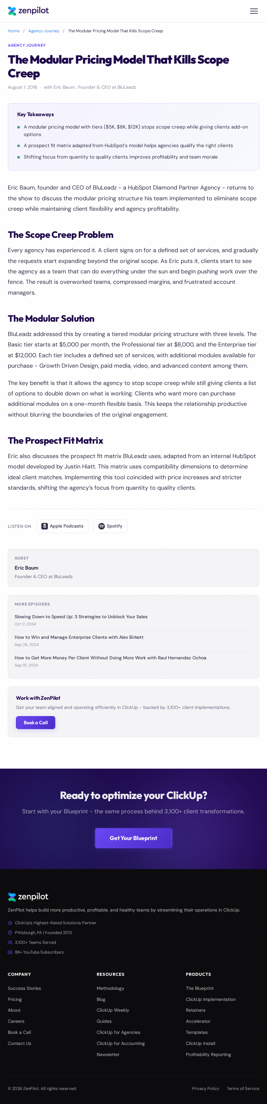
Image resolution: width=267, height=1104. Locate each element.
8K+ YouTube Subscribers (39, 952)
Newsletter (108, 1054)
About (14, 1010)
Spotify (114, 526)
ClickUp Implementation (211, 999)
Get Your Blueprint (133, 838)
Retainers (195, 1010)
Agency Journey (43, 31)
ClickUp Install (200, 1043)
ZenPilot (31, 1088)
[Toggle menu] (254, 11)
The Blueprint (200, 988)
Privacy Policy (205, 1088)
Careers (16, 1021)
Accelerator (198, 1021)
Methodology (110, 988)
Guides (104, 1021)
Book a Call (36, 723)
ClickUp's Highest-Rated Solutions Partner (55, 923)
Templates (197, 1032)
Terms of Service (243, 1088)
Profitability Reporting (208, 1054)
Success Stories (24, 988)
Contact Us (19, 1043)
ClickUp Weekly (113, 1010)
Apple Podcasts (66, 526)
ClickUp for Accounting (121, 1043)
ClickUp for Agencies (118, 1032)
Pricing (15, 999)
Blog (101, 999)
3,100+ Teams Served (35, 942)
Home (14, 31)
